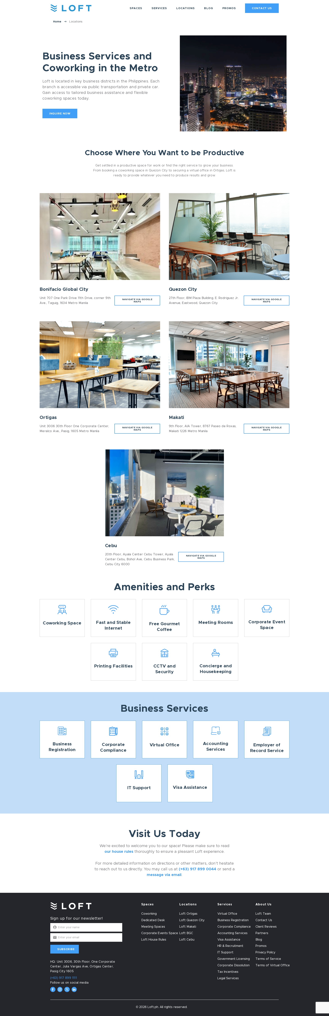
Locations (185, 8)
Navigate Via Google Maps (137, 300)
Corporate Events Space (159, 933)
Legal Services (228, 978)
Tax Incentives (227, 971)
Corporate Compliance (234, 926)
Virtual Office (227, 913)
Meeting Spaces (153, 926)
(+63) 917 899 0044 (197, 869)
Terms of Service (268, 958)
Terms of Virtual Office (273, 965)
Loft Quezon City (191, 920)
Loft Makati (187, 926)
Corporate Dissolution (233, 965)
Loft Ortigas (188, 913)
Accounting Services (232, 933)
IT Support (225, 952)
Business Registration (233, 920)
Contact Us (262, 8)
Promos (229, 8)
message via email (164, 874)
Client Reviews (266, 926)
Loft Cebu (186, 939)
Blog (208, 8)
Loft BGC (186, 933)
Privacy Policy (265, 952)
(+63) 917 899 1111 (63, 978)
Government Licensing (233, 958)
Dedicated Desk (153, 920)
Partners (262, 933)
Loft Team (263, 913)
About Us (264, 904)
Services (159, 8)
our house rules (119, 851)
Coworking (149, 913)
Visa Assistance (228, 939)
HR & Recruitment (230, 945)
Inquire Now (59, 113)
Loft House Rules (153, 939)
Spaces (136, 8)
